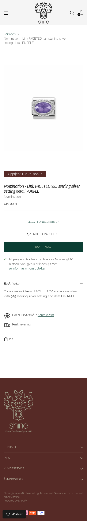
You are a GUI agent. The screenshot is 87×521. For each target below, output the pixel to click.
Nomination (12, 197)
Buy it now (43, 246)
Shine (28, 493)
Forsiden (10, 34)
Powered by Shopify (15, 500)
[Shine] (43, 13)
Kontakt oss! (46, 315)
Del (12, 339)
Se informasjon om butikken (27, 268)
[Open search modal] (72, 12)
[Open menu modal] (6, 12)
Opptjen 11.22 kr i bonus (25, 174)
